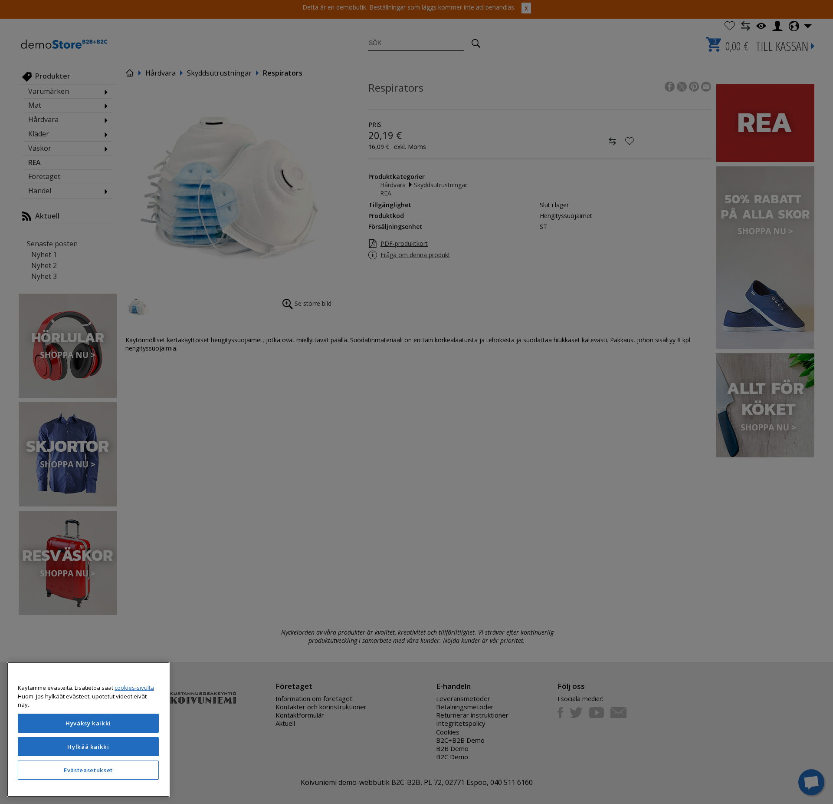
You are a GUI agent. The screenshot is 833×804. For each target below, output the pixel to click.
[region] (88, 729)
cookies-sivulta (134, 688)
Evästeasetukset (88, 770)
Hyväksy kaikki (88, 723)
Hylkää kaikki (88, 747)
